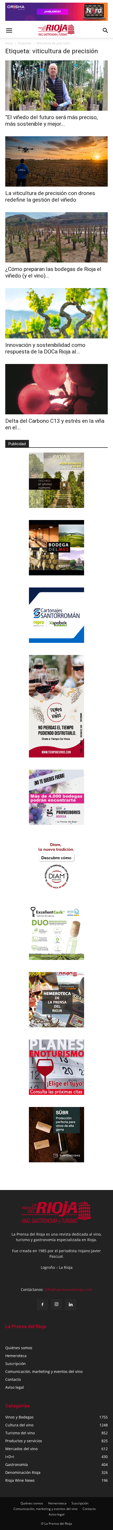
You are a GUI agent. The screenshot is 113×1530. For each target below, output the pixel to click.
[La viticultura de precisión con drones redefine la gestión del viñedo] (56, 161)
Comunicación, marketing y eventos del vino (44, 1371)
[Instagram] (56, 1304)
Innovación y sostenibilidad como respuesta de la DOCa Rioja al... (45, 348)
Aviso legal (14, 1387)
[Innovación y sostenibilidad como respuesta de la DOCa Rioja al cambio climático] (56, 313)
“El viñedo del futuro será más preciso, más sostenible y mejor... (51, 120)
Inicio (9, 43)
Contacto (13, 1379)
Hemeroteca (16, 1355)
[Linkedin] (70, 1304)
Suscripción (15, 1363)
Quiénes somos (18, 1347)
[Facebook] (42, 1304)
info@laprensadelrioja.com (68, 1289)
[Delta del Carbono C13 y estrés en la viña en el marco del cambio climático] (56, 389)
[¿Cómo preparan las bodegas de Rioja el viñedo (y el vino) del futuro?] (56, 237)
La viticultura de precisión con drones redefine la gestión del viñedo (50, 196)
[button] (9, 30)
